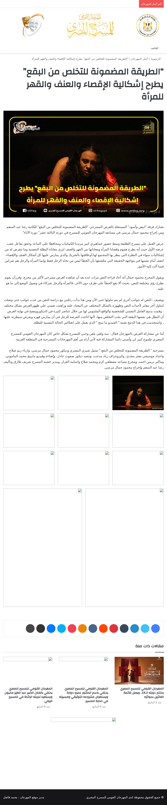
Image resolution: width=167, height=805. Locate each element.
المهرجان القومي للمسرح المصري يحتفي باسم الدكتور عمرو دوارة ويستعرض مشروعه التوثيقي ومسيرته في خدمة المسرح (83, 695)
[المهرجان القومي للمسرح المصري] (90, 25)
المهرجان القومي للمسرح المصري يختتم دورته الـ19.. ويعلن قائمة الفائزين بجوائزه (142, 693)
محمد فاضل (10, 797)
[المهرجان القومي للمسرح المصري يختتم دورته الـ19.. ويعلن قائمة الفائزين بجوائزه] (139, 670)
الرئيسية (156, 58)
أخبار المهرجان (139, 58)
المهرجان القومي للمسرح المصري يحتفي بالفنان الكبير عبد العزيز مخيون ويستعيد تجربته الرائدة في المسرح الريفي (28, 695)
